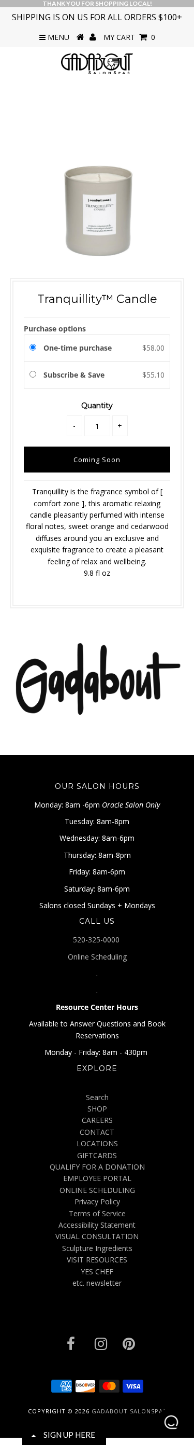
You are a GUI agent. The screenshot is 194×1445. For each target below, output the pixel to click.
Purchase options (55, 329)
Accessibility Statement (97, 1225)
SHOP (97, 1109)
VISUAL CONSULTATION (97, 1236)
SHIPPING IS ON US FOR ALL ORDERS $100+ (97, 17)
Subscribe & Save (75, 375)
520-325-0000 (97, 939)
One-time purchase (77, 348)
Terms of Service (97, 1213)
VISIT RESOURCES (97, 1260)
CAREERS (97, 1120)
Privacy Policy (97, 1201)
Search (97, 1097)
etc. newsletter (97, 1283)
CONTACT (97, 1132)
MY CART (129, 37)
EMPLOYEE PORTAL (97, 1178)
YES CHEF (97, 1271)
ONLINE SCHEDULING (97, 1190)
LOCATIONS (97, 1143)
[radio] (34, 348)
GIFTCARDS (97, 1155)
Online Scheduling (97, 957)
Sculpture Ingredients (97, 1248)
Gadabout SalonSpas (129, 1411)
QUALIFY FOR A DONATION (97, 1167)
